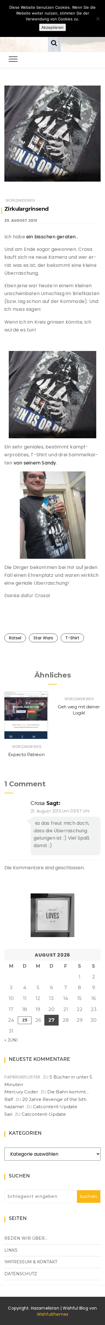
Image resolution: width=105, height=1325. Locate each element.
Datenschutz (20, 1273)
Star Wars (43, 638)
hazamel (14, 1106)
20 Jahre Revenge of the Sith (54, 1099)
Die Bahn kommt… (68, 1092)
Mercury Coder (21, 1092)
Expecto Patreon (26, 754)
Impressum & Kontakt (30, 1261)
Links (11, 1250)
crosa (38, 803)
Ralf (8, 1099)
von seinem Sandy (35, 463)
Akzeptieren (52, 27)
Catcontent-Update (55, 1106)
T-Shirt (72, 638)
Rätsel (15, 638)
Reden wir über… (25, 1238)
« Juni (11, 1040)
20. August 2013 (20, 220)
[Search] (54, 42)
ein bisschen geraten (50, 236)
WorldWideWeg (20, 200)
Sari (8, 1114)
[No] (98, 19)
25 (24, 1020)
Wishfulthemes (53, 1314)
